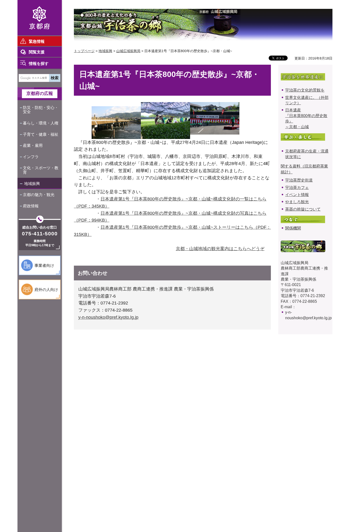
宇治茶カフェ (297, 187)
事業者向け (44, 265)
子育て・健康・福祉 (40, 134)
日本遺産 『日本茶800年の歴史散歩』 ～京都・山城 (306, 118)
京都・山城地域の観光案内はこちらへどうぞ (220, 248)
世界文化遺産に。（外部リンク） (307, 100)
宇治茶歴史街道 (299, 180)
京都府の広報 (39, 93)
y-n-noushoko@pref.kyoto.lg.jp (108, 317)
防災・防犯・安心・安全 (40, 110)
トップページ (84, 51)
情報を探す (39, 63)
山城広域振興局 (128, 51)
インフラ (31, 157)
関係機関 (293, 228)
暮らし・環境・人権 (40, 123)
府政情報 (31, 206)
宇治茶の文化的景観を (305, 90)
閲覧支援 (37, 52)
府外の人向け (46, 290)
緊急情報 (37, 41)
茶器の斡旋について (303, 209)
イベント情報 (297, 195)
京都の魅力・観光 (38, 195)
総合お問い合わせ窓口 (39, 227)
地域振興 (32, 184)
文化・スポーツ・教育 (40, 170)
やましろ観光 (297, 202)
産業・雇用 (33, 145)
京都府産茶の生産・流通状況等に (307, 154)
